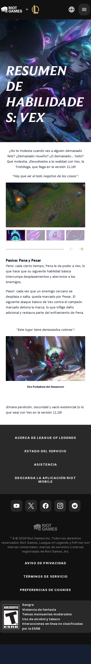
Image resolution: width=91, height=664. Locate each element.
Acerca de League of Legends (45, 438)
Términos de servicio (45, 576)
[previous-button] (71, 249)
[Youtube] (16, 506)
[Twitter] (31, 506)
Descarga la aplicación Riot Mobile (45, 479)
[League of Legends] (35, 9)
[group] (45, 235)
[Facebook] (46, 506)
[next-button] (81, 249)
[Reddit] (75, 506)
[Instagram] (60, 506)
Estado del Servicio (46, 451)
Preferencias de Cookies (45, 590)
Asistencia (45, 464)
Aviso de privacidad (45, 563)
